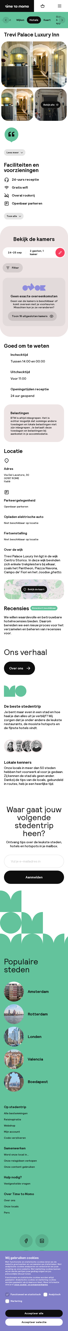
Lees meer (13, 152)
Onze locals (11, 1206)
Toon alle (12, 215)
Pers (7, 1212)
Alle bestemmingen (16, 1113)
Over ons (16, 668)
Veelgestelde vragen (17, 1183)
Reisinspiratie (12, 1119)
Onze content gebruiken (19, 1167)
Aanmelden (34, 877)
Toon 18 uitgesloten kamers (30, 316)
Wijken (20, 20)
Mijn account (12, 1131)
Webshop (9, 1125)
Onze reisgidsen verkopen (20, 1160)
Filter (15, 267)
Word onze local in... (16, 1154)
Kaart (47, 20)
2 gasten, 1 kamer (37, 252)
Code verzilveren (15, 1138)
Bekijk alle (49, 104)
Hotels (34, 20)
